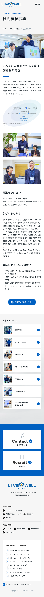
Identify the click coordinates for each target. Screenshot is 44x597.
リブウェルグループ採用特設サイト (18, 584)
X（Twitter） (20, 528)
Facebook (33, 528)
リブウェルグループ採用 (12, 510)
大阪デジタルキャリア (21, 303)
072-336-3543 (24, 495)
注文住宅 (28, 514)
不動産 (7, 517)
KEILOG (7, 528)
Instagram (8, 532)
